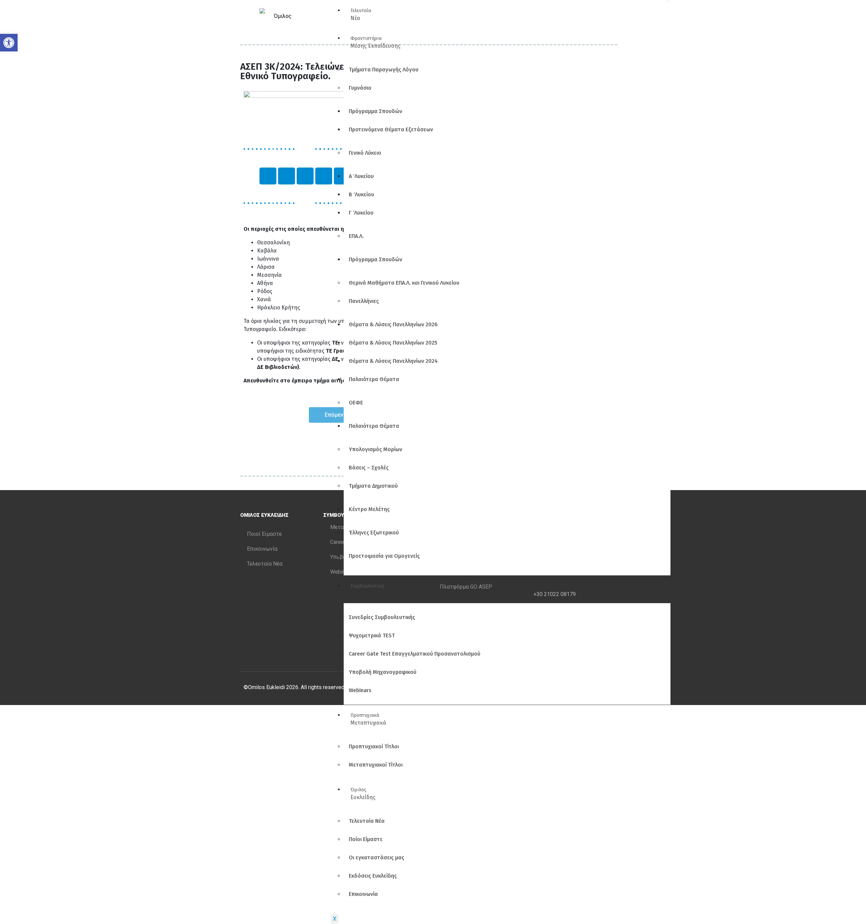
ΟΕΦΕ (356, 402)
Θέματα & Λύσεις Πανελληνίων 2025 (393, 342)
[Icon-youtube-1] (305, 176)
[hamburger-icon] (667, 1)
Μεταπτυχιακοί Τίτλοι (376, 765)
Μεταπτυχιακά (368, 719)
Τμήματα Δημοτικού (373, 486)
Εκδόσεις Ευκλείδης (373, 876)
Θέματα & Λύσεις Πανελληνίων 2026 (393, 324)
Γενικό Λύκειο (365, 153)
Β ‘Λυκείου (361, 194)
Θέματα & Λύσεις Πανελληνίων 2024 (393, 361)
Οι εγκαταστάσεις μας (376, 857)
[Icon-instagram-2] (267, 176)
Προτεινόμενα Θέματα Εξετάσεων (391, 129)
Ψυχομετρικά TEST (372, 635)
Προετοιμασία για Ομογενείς (384, 556)
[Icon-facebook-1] (286, 176)
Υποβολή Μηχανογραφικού (382, 672)
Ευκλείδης (362, 793)
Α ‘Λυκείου (361, 176)
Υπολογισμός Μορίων (375, 449)
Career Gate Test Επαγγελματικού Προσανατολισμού (414, 654)
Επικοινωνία (363, 894)
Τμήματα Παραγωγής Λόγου (383, 69)
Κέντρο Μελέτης (369, 509)
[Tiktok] (323, 176)
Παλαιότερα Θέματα (374, 379)
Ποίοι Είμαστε (366, 839)
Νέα (360, 14)
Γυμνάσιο (360, 88)
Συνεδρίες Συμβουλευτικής (382, 617)
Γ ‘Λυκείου (361, 213)
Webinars (360, 690)
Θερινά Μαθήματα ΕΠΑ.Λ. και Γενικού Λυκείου (404, 283)
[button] (9, 42)
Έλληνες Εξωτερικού (374, 532)
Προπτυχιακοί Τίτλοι (374, 746)
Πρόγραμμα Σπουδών (375, 111)
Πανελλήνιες (364, 301)
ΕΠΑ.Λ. (356, 236)
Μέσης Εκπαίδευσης (375, 42)
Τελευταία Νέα (367, 821)
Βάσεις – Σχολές (369, 467)
